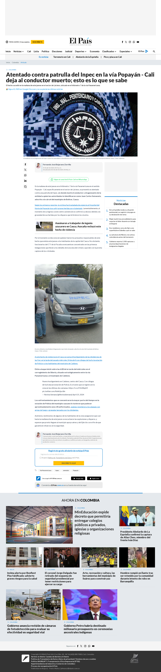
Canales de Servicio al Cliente (57, 658)
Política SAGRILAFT (39, 663)
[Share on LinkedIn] (25, 181)
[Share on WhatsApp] (25, 175)
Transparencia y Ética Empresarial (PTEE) (64, 663)
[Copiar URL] (25, 186)
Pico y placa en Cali (113, 57)
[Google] (78, 479)
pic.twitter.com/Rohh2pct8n (53, 392)
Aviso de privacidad (66, 660)
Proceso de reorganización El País (44, 667)
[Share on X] (25, 170)
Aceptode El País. (61, 459)
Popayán (75, 471)
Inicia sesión (12, 42)
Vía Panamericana (45, 471)
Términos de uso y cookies (85, 660)
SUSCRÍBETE (37, 42)
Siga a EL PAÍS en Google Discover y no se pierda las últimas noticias (35, 89)
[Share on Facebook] (25, 164)
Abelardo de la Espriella (87, 57)
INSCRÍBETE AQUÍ (69, 464)
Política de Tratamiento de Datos (60, 459)
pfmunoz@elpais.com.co (70, 670)
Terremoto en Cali (61, 57)
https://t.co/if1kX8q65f (78, 389)
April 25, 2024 (78, 396)
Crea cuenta (24, 42)
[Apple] (94, 479)
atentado (66, 471)
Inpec (57, 471)
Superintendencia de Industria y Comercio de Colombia (52, 665)
